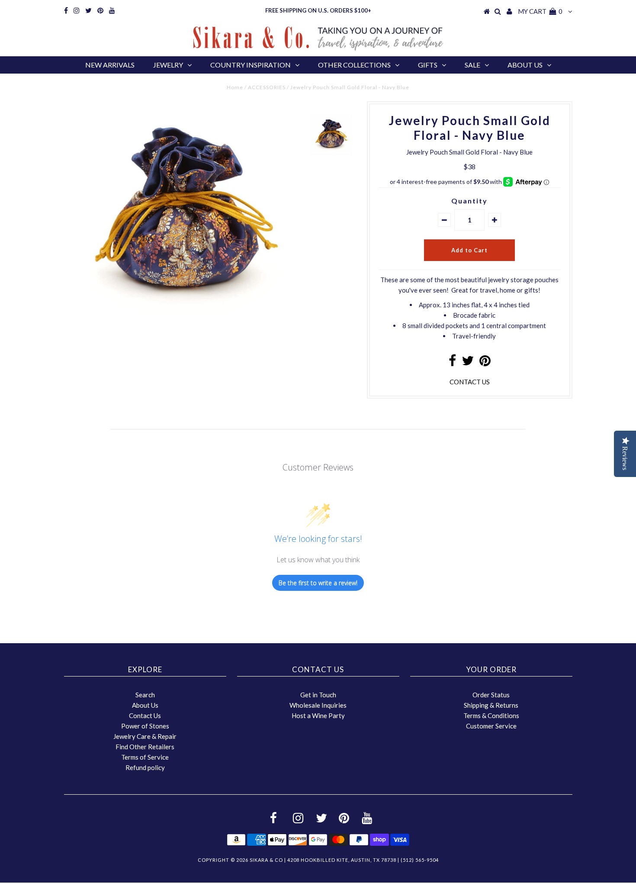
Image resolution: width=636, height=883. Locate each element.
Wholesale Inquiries (318, 705)
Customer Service (491, 726)
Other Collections (354, 65)
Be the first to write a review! (318, 583)
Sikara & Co (266, 860)
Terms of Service (145, 757)
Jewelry (168, 65)
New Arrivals (110, 65)
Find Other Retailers (145, 747)
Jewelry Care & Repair (145, 736)
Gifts (427, 65)
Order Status (491, 695)
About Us (525, 65)
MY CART (540, 11)
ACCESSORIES (267, 87)
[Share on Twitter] (468, 363)
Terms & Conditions (491, 715)
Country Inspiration (250, 65)
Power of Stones (145, 726)
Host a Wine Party (318, 715)
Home (235, 87)
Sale (472, 65)
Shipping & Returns (491, 705)
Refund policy (145, 767)
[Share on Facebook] (452, 363)
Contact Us (145, 715)
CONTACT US (470, 382)
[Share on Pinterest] (485, 363)
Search (145, 695)
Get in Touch (318, 695)
